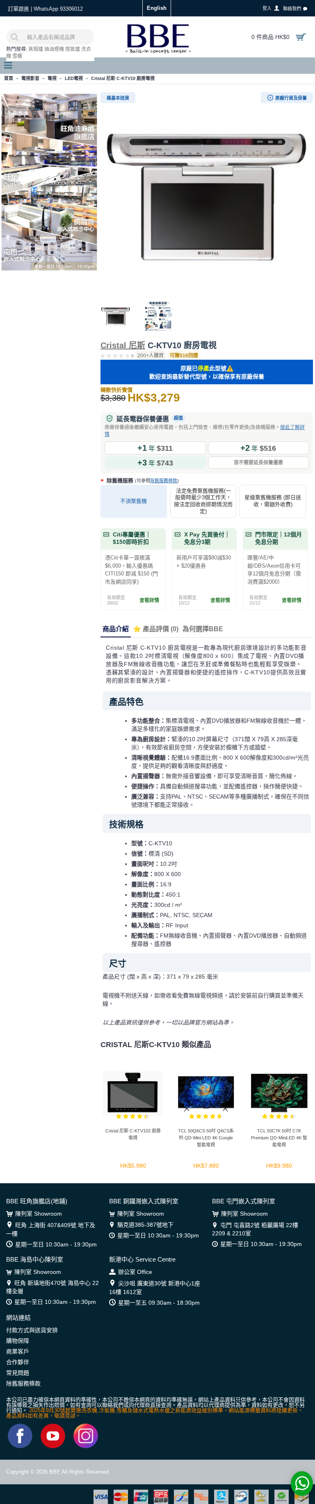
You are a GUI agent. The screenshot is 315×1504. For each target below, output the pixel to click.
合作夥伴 (17, 1362)
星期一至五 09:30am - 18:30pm (159, 1302)
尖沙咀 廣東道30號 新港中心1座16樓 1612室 (154, 1287)
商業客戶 (17, 1351)
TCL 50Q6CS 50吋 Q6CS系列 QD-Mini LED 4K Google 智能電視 (206, 1137)
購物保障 (17, 1340)
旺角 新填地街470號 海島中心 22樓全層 (52, 1287)
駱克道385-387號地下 (145, 1224)
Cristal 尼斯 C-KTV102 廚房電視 (133, 1134)
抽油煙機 (54, 49)
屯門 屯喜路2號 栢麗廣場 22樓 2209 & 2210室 (255, 1229)
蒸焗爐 (35, 49)
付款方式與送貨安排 (32, 1330)
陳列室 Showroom (38, 1213)
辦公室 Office (135, 1272)
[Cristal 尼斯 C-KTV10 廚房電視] (206, 194)
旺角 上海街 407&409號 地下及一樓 (50, 1229)
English (157, 8)
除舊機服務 (142, 480)
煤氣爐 (72, 49)
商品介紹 (116, 628)
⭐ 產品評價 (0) (155, 628)
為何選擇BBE (203, 628)
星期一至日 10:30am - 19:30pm (56, 1244)
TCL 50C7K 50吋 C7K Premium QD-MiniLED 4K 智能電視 (279, 1137)
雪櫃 (17, 56)
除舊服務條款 (163, 480)
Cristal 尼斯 (122, 345)
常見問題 (17, 1372)
